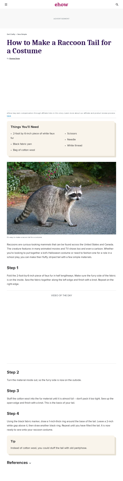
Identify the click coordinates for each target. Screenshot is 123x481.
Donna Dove (14, 58)
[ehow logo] (61, 4)
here (9, 115)
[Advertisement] (61, 85)
